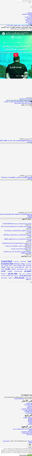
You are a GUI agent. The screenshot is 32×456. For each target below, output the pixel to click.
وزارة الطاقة (28, 279)
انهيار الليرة (28, 273)
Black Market (20, 101)
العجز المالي (17, 25)
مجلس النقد (28, 277)
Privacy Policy (6, 441)
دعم (24, 273)
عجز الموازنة (16, 275)
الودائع (3, 271)
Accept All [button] (29, 455)
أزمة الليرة (29, 407)
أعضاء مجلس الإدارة (27, 433)
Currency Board (28, 263)
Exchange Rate (7, 263)
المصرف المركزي (18, 271)
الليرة (2, 269)
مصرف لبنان (19, 277)
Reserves (11, 265)
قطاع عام (3, 275)
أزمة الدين (23, 25)
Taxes (2, 265)
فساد (12, 275)
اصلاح (7, 267)
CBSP (30, 422)
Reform (15, 265)
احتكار (26, 267)
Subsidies (6, 265)
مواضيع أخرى (28, 413)
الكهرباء (7, 269)
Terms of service (30, 441)
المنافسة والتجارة (27, 410)
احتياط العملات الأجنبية (19, 267)
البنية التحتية (29, 403)
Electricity (17, 263)
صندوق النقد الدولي (25, 275)
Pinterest (30, 98)
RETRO (30, 421)
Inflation (20, 265)
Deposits (23, 263)
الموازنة (10, 271)
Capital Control (16, 261)
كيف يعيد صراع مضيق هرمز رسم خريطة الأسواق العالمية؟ (17, 223)
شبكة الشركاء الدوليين (26, 431)
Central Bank (27, 101)
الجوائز (30, 430)
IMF (24, 265)
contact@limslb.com (19, 398)
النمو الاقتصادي (28, 411)
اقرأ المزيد (29, 141)
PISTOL (30, 424)
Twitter (26, 98)
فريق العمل (29, 434)
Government (28, 265)
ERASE (30, 418)
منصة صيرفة (17, 103)
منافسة (10, 277)
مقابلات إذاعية (9, 25)
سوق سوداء (24, 103)
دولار (20, 273)
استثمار (12, 267)
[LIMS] (19, 6)
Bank (29, 261)
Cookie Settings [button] (23, 455)
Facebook (21, 98)
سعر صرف (12, 273)
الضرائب (13, 269)
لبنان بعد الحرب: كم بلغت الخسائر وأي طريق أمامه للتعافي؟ (16, 243)
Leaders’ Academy (27, 417)
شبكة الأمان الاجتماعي (26, 408)
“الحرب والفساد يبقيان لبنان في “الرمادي (21, 248)
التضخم (3, 267)
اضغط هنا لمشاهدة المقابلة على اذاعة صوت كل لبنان (19, 100)
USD (30, 267)
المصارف (27, 271)
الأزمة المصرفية (28, 404)
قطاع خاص (7, 275)
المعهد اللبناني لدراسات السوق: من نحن (22, 428)
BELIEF (28, 25)
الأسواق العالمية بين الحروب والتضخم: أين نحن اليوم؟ (16, 177)
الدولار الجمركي (13, 101)
